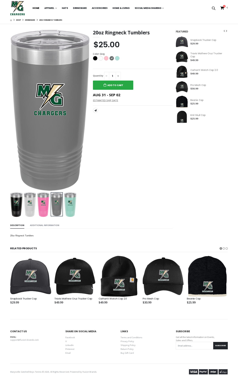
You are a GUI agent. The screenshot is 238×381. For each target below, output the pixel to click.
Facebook (70, 337)
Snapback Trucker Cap (203, 40)
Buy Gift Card (127, 352)
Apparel (49, 8)
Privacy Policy (127, 341)
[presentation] (15, 110)
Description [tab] (17, 225)
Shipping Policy (128, 345)
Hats (65, 8)
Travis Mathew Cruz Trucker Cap (206, 55)
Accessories (100, 8)
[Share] (95, 110)
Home (36, 8)
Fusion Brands (90, 371)
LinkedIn (69, 345)
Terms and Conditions (131, 337)
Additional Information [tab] (44, 225)
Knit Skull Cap (198, 115)
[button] (213, 8)
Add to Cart (115, 85)
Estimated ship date (105, 100)
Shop (18, 20)
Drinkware (80, 8)
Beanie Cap (197, 100)
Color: (99, 53)
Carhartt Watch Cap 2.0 (204, 70)
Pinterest (69, 349)
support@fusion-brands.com (24, 339)
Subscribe (220, 345)
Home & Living (121, 8)
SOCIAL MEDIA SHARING (148, 8)
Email (68, 352)
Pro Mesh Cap (198, 85)
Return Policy (127, 349)
